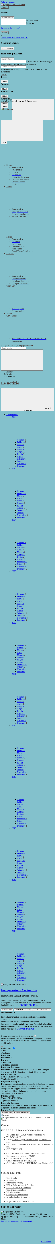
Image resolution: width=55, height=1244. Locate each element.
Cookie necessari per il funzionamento (17, 1036)
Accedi (4, 7)
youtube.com (7, 1048)
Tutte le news (12, 414)
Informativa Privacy (14, 1183)
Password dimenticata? (10, 28)
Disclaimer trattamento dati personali (16, 1221)
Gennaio (21, 440)
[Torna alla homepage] (7, 109)
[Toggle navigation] (22, 130)
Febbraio (21, 442)
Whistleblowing (13, 1192)
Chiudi (4, 82)
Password (30, 23)
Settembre (21, 459)
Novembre (21, 463)
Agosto (20, 456)
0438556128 (15, 1137)
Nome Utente (32, 20)
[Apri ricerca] (33, 109)
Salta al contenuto (8, 2)
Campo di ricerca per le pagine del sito (17, 345)
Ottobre (20, 461)
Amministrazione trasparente (18, 1197)
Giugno (21, 452)
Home (9, 372)
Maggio (21, 449)
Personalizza (7, 1010)
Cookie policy (12, 1178)
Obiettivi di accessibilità (16, 1190)
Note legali (11, 1180)
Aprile (20, 447)
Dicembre (21, 466)
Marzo (20, 444)
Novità (9, 374)
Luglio (20, 454)
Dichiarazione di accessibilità (18, 1187)
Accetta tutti (41, 1010)
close (4, 142)
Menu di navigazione (37, 409)
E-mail (29, 61)
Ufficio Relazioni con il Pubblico (20, 1185)
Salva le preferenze (21, 1113)
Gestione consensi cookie (17, 1195)
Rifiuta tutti (23, 1010)
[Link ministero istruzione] (13, 4)
